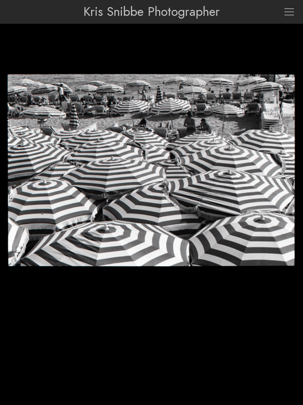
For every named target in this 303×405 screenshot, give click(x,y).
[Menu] (289, 12)
